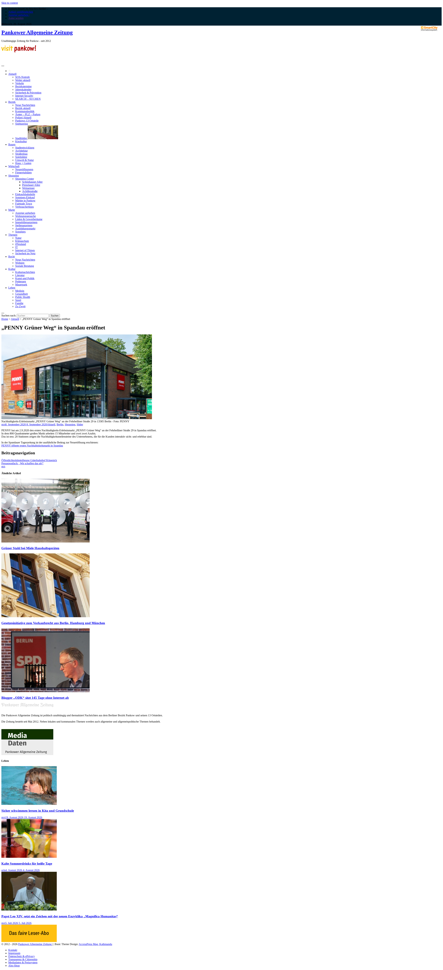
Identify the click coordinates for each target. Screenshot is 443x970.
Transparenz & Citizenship (22, 959)
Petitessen (20, 281)
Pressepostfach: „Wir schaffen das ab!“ (22, 463)
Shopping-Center (24, 178)
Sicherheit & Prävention (28, 92)
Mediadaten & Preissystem (22, 962)
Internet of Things (25, 250)
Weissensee (28, 188)
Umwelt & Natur (24, 160)
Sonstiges (20, 231)
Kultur (11, 269)
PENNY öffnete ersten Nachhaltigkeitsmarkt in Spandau (32, 445)
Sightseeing (21, 123)
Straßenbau (21, 153)
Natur (18, 237)
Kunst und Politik (24, 278)
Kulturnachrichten (25, 272)
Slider (80, 424)
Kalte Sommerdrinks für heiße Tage (26, 863)
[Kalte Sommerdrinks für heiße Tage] (29, 856)
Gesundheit (21, 293)
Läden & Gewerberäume (28, 219)
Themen (12, 234)
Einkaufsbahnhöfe (25, 194)
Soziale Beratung (24, 265)
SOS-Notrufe (22, 77)
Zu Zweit (20, 306)
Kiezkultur (21, 141)
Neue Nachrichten (25, 105)
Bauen (11, 144)
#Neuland (20, 244)
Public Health (22, 297)
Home (4, 319)
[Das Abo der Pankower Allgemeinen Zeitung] (29, 941)
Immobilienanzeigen (26, 222)
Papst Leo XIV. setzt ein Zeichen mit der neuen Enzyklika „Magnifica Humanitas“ (59, 916)
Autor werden (16, 18)
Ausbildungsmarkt (25, 228)
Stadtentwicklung (24, 147)
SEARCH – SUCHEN (28, 98)
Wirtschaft (13, 166)
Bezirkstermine (23, 86)
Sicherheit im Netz (25, 253)
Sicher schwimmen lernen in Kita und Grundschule (37, 810)
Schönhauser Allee (32, 181)
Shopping (13, 175)
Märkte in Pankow (25, 200)
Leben (11, 287)
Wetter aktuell (22, 80)
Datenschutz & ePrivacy (21, 956)
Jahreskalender (23, 89)
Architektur (21, 150)
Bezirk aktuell (22, 108)
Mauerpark (21, 284)
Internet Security (24, 95)
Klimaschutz (22, 241)
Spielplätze (21, 156)
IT (16, 247)
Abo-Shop (14, 965)
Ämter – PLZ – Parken (27, 114)
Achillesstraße (30, 191)
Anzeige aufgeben (25, 213)
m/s (3, 424)
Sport (18, 300)
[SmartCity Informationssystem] (429, 29)
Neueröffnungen (24, 169)
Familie (19, 303)
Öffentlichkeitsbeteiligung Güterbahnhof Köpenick (29, 460)
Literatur (20, 275)
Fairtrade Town (23, 203)
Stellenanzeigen (23, 225)
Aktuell (12, 73)
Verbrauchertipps (24, 206)
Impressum (14, 953)
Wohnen (19, 262)
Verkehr (19, 83)
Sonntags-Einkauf (25, 197)
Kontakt (12, 950)
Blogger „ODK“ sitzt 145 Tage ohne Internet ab (35, 698)
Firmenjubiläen (23, 172)
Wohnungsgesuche (25, 216)
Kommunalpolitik (24, 111)
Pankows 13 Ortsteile (27, 120)
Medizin (19, 290)
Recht (11, 256)
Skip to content (9, 2)
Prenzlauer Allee (31, 184)
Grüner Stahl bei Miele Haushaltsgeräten (30, 548)
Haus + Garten (23, 163)
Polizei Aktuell (23, 117)
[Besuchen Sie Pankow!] (18, 51)
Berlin (60, 424)
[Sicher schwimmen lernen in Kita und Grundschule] (29, 803)
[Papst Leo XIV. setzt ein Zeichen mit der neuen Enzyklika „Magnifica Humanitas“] (29, 909)
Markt (11, 209)
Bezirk (12, 101)
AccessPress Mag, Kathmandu (95, 944)
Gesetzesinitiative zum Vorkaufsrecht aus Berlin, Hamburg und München (53, 623)
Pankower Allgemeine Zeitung (37, 32)
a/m (3, 870)
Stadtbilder (21, 138)
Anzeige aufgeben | (18, 14)
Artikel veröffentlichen (20, 11)
